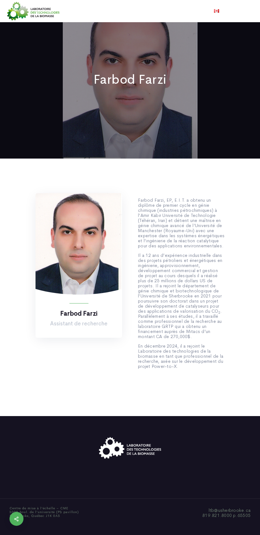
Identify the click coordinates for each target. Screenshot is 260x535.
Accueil (45, 11)
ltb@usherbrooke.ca (230, 510)
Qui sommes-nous (80, 11)
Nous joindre (208, 11)
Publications (121, 11)
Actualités (154, 11)
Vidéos (180, 11)
